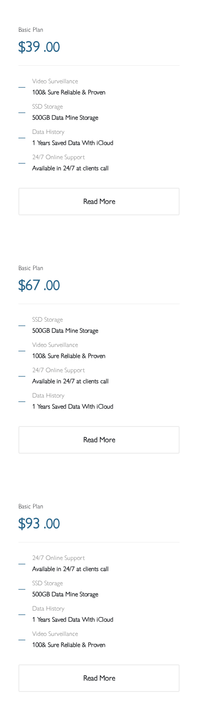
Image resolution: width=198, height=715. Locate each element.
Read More (99, 201)
